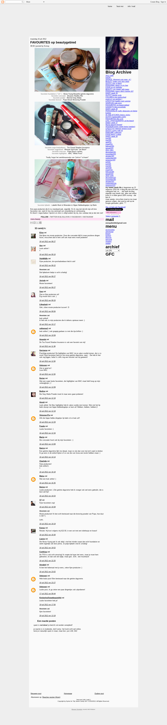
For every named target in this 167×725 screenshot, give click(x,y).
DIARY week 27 (112, 123)
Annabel (42, 565)
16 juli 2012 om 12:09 (47, 387)
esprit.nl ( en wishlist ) (114, 99)
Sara (41, 291)
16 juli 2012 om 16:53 (47, 496)
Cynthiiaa (43, 552)
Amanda (42, 339)
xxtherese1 (43, 328)
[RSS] (31, 705)
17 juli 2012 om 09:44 (47, 594)
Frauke (42, 426)
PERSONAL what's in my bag (117, 85)
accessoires (110, 230)
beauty (37, 219)
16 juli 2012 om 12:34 (47, 433)
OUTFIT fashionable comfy (116, 117)
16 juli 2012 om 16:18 (47, 472)
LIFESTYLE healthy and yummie (118, 101)
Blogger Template (77, 709)
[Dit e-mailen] (31, 222)
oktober (110, 156)
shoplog (108, 241)
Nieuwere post (36, 694)
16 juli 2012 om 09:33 (47, 300)
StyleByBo (43, 259)
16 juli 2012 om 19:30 (47, 535)
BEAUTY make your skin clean (117, 81)
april (109, 142)
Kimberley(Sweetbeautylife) (50, 598)
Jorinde (42, 280)
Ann (41, 246)
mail (88, 699)
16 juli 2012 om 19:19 (47, 524)
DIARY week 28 (112, 109)
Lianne (42, 539)
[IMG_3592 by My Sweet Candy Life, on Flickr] (67, 146)
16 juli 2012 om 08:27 (47, 241)
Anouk (42, 402)
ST (40, 500)
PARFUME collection (113, 132)
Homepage (68, 694)
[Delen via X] (37, 222)
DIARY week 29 (112, 93)
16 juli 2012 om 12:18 (47, 398)
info (84, 699)
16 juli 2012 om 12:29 (47, 422)
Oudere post (99, 694)
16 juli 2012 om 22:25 (47, 561)
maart (109, 144)
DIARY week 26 (112, 136)
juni (108, 138)
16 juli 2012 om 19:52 (47, 548)
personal (109, 240)
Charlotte (43, 461)
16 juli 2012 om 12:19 (47, 411)
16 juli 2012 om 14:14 (47, 457)
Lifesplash (43, 304)
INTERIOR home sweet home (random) (120, 127)
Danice (42, 448)
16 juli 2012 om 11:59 (47, 374)
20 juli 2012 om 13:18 (47, 616)
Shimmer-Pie (44, 415)
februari (110, 146)
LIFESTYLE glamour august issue (118, 129)
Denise (42, 487)
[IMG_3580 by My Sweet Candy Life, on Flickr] (67, 203)
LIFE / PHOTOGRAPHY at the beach (120, 121)
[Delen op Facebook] (40, 222)
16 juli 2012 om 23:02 (47, 572)
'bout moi (79, 699)
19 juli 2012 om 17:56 (47, 605)
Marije (41, 437)
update (108, 243)
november (111, 154)
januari (109, 148)
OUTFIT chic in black (114, 83)
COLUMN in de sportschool (116, 97)
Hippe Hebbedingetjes (81, 205)
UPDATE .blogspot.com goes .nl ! (118, 79)
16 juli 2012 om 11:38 (47, 346)
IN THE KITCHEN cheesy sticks (118, 115)
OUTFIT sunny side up (114, 131)
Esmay (42, 528)
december (111, 152)
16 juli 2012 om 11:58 (47, 361)
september (111, 158)
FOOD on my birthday (114, 87)
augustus (110, 160)
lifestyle (108, 238)
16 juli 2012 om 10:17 (47, 324)
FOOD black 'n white (113, 134)
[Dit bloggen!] (34, 222)
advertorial (109, 232)
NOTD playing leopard (114, 125)
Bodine (42, 391)
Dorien (42, 378)
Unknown (43, 365)
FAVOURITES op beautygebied (53, 42)
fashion (108, 236)
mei (108, 140)
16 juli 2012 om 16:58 (47, 507)
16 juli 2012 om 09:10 (47, 254)
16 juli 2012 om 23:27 (47, 583)
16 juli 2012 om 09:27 (47, 276)
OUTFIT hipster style (113, 95)
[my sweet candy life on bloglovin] (113, 214)
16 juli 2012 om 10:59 (47, 335)
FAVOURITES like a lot (114, 119)
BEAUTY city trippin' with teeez (117, 89)
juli (108, 78)
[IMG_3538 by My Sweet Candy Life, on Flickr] (67, 92)
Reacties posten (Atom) (51, 697)
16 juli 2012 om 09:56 (47, 311)
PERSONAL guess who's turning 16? (119, 91)
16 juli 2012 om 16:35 (47, 483)
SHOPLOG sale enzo (114, 103)
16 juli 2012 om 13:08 (47, 444)
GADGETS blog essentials (116, 107)
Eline (41, 233)
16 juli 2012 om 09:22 (47, 265)
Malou (41, 476)
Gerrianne (43, 350)
